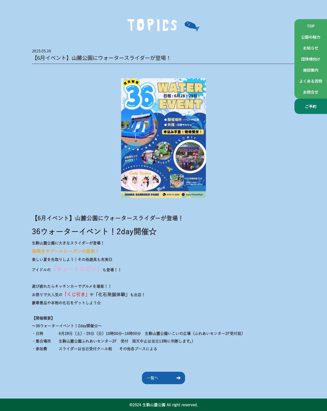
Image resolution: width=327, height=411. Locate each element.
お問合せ (310, 92)
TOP (311, 26)
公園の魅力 (310, 37)
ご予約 (310, 106)
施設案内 (310, 70)
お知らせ (310, 48)
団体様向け (310, 59)
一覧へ (152, 378)
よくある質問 (310, 81)
